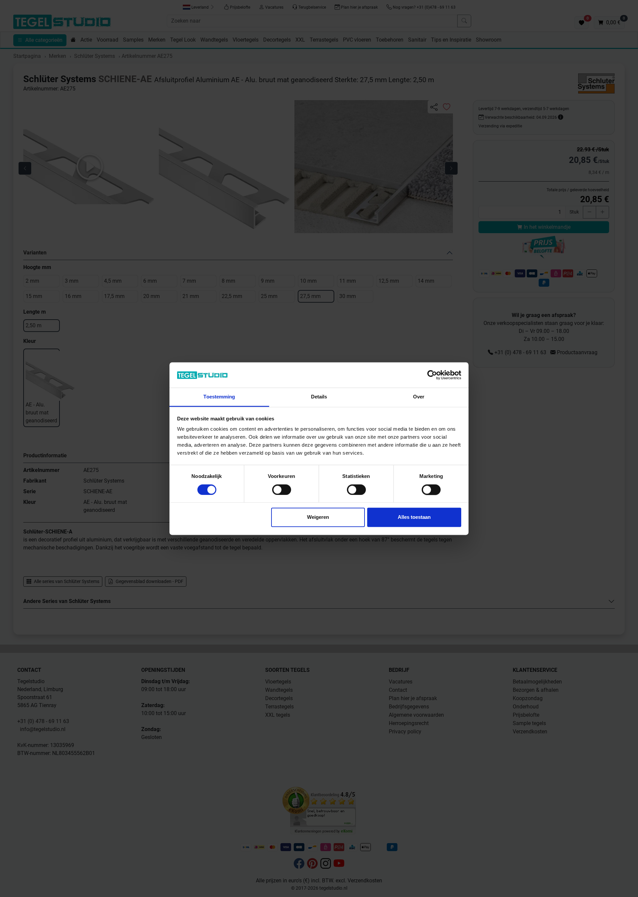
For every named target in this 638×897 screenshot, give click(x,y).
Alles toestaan (414, 517)
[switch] (281, 489)
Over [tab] (418, 397)
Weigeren (318, 517)
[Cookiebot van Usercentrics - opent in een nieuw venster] (432, 375)
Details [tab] (319, 397)
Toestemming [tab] (219, 397)
